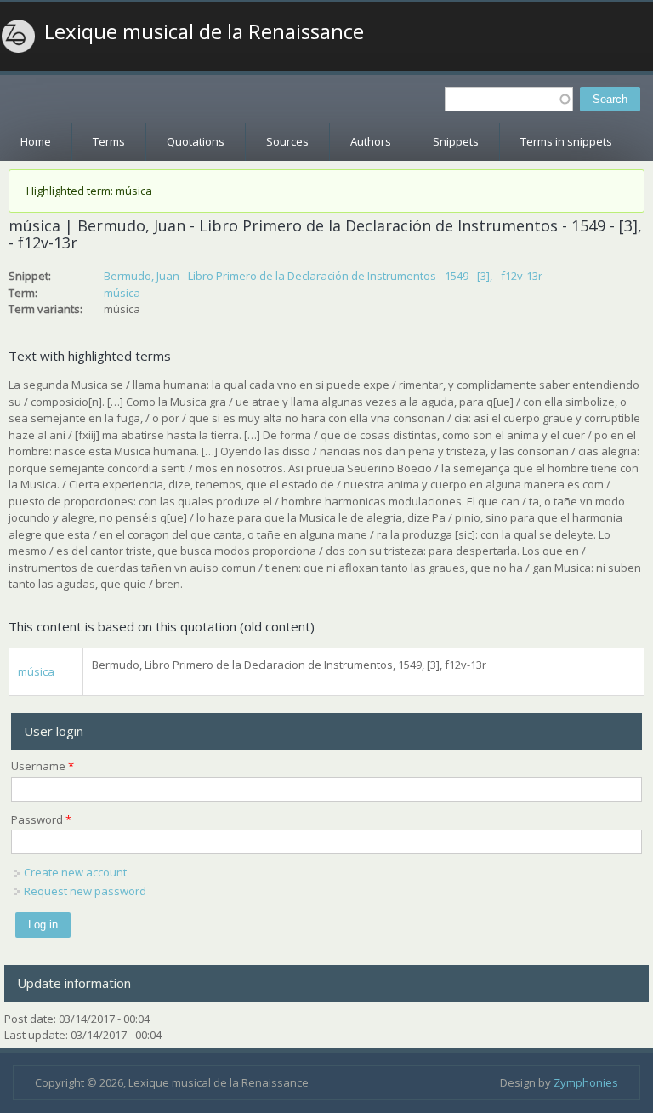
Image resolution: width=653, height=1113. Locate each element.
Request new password (85, 891)
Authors (370, 141)
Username (42, 765)
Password (41, 819)
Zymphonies (586, 1082)
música (122, 292)
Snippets (456, 141)
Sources (287, 141)
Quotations (195, 141)
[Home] (18, 36)
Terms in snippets (566, 141)
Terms (109, 141)
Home (35, 141)
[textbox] (509, 99)
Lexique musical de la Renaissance (204, 31)
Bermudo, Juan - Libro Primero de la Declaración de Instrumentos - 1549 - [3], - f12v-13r (323, 275)
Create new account (75, 872)
